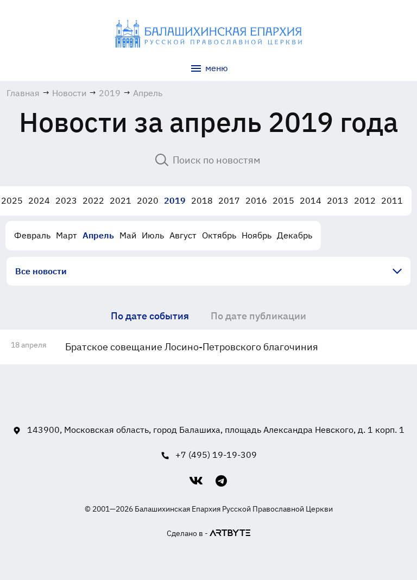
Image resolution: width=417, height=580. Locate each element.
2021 (120, 200)
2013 (338, 200)
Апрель (98, 235)
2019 (175, 200)
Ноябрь (256, 235)
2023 (66, 200)
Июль (153, 235)
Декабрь (294, 235)
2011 (392, 200)
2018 (202, 200)
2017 (229, 200)
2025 (12, 200)
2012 (365, 200)
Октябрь (219, 235)
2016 (256, 200)
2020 (148, 200)
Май (127, 235)
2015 (283, 200)
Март (66, 235)
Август (183, 235)
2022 (93, 200)
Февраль (32, 235)
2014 (310, 200)
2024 (39, 200)
